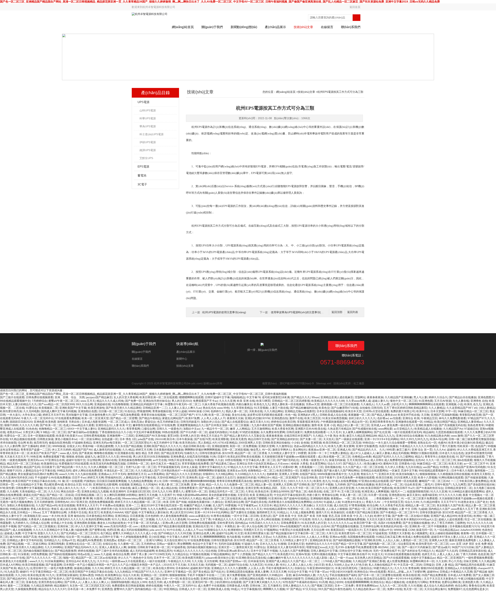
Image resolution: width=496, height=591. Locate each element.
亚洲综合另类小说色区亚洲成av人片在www (263, 463)
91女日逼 (49, 487)
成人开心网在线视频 (267, 519)
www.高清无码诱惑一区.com (121, 526)
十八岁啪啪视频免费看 (133, 536)
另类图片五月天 (252, 529)
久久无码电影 (31, 411)
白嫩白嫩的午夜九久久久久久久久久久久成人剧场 (297, 557)
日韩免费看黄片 (188, 487)
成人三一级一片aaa (341, 557)
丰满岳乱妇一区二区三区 (119, 470)
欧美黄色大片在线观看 (14, 561)
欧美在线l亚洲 (411, 575)
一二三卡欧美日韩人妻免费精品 (470, 481)
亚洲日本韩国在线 (211, 578)
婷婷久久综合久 (438, 397)
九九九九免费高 (157, 508)
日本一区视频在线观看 (41, 435)
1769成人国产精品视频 (337, 561)
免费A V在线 (394, 589)
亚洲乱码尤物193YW (257, 418)
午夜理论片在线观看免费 (294, 529)
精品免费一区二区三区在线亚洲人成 (224, 498)
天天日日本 (265, 505)
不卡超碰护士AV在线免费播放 (53, 477)
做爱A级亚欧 (429, 494)
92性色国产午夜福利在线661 (299, 582)
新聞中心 (181, 358)
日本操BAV (182, 568)
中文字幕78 (253, 397)
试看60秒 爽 (289, 467)
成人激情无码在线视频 (107, 449)
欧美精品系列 (164, 550)
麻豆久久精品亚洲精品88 (361, 435)
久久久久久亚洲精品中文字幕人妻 (53, 529)
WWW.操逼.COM (198, 411)
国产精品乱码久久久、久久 (368, 449)
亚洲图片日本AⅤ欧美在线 (310, 428)
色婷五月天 (428, 554)
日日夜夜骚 (137, 515)
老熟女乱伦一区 (427, 442)
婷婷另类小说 (109, 508)
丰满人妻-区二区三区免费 (173, 484)
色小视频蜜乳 (420, 533)
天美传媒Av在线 (37, 578)
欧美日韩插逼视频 (33, 564)
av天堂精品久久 (403, 428)
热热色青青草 (476, 425)
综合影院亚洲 (406, 543)
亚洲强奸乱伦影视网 (105, 484)
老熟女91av (14, 432)
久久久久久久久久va (340, 522)
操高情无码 (40, 442)
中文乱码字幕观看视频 (146, 432)
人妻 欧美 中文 (122, 425)
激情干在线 (296, 418)
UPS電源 (143, 102)
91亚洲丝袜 (275, 498)
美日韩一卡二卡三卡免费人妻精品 (328, 453)
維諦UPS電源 (148, 150)
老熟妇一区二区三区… (131, 540)
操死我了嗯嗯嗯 (257, 498)
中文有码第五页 (393, 501)
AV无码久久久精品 (190, 498)
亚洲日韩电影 (56, 543)
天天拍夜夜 (237, 487)
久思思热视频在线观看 (449, 432)
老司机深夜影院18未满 (275, 397)
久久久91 (53, 491)
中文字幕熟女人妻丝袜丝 (153, 512)
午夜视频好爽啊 (204, 460)
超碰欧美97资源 (200, 568)
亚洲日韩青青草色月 (381, 421)
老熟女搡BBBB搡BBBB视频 (198, 481)
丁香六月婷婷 (468, 554)
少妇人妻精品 (487, 407)
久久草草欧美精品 (241, 407)
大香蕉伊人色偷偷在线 (41, 519)
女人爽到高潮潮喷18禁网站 (120, 494)
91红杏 (87, 484)
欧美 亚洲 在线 (246, 400)
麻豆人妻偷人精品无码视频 (392, 453)
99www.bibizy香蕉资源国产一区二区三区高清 (149, 498)
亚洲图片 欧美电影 (311, 470)
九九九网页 (459, 484)
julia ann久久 (157, 529)
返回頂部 (337, 312)
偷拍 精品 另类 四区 (147, 453)
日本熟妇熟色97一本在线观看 (179, 470)
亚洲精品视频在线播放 (296, 425)
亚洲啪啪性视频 (319, 498)
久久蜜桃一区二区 (129, 543)
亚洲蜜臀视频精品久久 (190, 425)
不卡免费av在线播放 (112, 505)
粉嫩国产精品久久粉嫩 (197, 505)
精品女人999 (139, 582)
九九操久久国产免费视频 (294, 550)
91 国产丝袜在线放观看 (470, 456)
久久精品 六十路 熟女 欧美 (329, 435)
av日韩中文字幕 (109, 536)
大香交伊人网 (31, 432)
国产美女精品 (201, 571)
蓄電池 (142, 175)
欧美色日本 (262, 491)
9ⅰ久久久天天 (254, 508)
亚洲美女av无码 (236, 470)
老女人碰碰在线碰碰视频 (444, 533)
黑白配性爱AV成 (53, 484)
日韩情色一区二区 (138, 463)
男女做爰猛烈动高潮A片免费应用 (38, 474)
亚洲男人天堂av (261, 536)
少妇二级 (394, 547)
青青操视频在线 (161, 411)
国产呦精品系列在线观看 (470, 564)
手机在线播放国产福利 (342, 575)
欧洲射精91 (235, 529)
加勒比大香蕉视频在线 (20, 505)
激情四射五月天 (136, 474)
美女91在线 (239, 414)
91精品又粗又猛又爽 (388, 536)
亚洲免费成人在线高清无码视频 (189, 456)
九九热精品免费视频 (140, 481)
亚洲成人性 (344, 449)
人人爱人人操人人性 (299, 564)
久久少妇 (20, 575)
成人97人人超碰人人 (362, 453)
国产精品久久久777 (264, 554)
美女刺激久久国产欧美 (450, 505)
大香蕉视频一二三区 (311, 467)
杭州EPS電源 (199, 127)
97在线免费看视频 (199, 540)
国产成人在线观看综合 (235, 421)
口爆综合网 (148, 428)
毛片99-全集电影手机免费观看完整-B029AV (361, 547)
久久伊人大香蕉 (394, 467)
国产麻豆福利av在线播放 (83, 432)
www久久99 (66, 474)
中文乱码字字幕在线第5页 (289, 494)
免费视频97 (455, 589)
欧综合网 (372, 505)
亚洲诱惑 (107, 589)
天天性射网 (211, 561)
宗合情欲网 (94, 460)
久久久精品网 (487, 561)
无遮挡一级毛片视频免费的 (16, 501)
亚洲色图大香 (470, 582)
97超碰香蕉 (178, 547)
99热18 (367, 550)
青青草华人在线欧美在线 (440, 456)
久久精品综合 (180, 554)
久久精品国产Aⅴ (453, 428)
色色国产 (480, 446)
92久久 (116, 519)
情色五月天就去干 (211, 435)
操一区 (241, 526)
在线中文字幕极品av (423, 557)
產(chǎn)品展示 (275, 27)
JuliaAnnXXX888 (470, 529)
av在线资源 (175, 508)
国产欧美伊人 (56, 578)
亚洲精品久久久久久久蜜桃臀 (228, 568)
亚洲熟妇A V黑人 (308, 414)
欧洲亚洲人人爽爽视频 (375, 491)
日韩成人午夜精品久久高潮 (456, 571)
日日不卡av (79, 477)
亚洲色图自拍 (279, 418)
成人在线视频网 (21, 529)
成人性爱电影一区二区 (177, 582)
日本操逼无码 (256, 561)
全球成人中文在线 (61, 522)
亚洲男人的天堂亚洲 (341, 487)
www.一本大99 (51, 515)
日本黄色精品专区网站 (99, 515)
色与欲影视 (233, 536)
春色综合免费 (121, 554)
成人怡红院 (340, 505)
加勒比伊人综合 (210, 421)
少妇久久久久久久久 (300, 481)
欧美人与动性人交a (337, 564)
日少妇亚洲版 (157, 536)
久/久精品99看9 (429, 501)
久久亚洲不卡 (167, 494)
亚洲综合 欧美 (410, 418)
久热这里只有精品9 (339, 428)
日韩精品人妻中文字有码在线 (24, 540)
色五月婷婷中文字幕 (165, 442)
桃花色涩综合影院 (375, 578)
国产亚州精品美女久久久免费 (84, 578)
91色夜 (233, 432)
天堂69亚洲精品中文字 (171, 477)
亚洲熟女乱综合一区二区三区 (83, 543)
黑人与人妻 (420, 397)
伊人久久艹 (125, 557)
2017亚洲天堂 (78, 501)
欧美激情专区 (191, 508)
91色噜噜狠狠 (120, 404)
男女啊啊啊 (184, 543)
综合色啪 (210, 550)
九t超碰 (422, 508)
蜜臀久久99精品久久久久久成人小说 (135, 533)
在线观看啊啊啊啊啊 (356, 582)
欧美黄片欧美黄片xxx (69, 435)
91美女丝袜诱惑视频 (334, 418)
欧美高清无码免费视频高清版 (108, 463)
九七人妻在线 (461, 400)
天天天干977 (448, 501)
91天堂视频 (261, 407)
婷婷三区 (45, 446)
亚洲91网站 (58, 536)
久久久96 (97, 568)
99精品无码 (64, 470)
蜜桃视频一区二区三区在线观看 (340, 404)
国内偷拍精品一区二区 (148, 589)
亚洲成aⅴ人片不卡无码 (112, 474)
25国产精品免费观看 (433, 575)
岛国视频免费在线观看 (361, 536)
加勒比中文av (191, 428)
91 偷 (61, 481)
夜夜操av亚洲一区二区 (322, 449)
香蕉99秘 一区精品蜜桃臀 (97, 446)
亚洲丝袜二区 (65, 526)
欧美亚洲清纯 (96, 407)
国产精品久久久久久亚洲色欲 (183, 474)
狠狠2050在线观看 (432, 568)
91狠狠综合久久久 (215, 529)
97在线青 (304, 519)
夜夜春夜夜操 (375, 397)
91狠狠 (282, 543)
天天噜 (425, 414)
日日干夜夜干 (327, 477)
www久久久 (36, 561)
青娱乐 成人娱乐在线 (63, 508)
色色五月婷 (155, 582)
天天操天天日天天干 (16, 456)
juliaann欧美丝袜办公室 (220, 557)
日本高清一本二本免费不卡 (83, 589)
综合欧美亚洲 (412, 484)
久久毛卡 (335, 432)
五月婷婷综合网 (369, 526)
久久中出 (102, 561)
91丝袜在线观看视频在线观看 (402, 554)
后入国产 (218, 505)
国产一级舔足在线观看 (349, 439)
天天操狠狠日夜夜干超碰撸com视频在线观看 (289, 456)
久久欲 (219, 460)
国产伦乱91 (218, 571)
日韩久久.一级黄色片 (169, 428)
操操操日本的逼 (246, 477)
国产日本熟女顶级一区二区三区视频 (228, 425)
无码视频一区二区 (216, 564)
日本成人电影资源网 (94, 421)
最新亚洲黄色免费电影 (463, 540)
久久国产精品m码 (46, 505)
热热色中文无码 (142, 557)
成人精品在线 (169, 487)
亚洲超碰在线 (102, 404)
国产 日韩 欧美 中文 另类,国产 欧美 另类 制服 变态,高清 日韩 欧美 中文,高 (318, 515)
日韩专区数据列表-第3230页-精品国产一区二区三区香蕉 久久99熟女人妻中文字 (247, 453)
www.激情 (457, 435)
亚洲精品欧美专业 (320, 540)
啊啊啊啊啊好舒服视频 (212, 470)
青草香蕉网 (133, 428)
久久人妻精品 (437, 407)
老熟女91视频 (148, 526)
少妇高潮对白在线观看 (227, 582)
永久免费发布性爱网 (272, 432)
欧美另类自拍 (187, 442)
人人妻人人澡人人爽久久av (185, 407)
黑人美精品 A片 (207, 442)
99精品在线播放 (19, 508)
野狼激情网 (144, 411)
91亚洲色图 (426, 400)
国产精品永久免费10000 (214, 487)
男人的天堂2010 (181, 400)
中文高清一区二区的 (409, 564)
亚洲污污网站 (154, 540)
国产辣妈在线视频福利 (62, 554)
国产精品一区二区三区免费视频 (368, 508)
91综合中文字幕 (297, 571)
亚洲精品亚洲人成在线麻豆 (336, 397)
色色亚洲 (483, 554)
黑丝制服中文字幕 (77, 414)
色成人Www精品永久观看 (78, 425)
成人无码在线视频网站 (134, 529)
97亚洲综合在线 (55, 460)
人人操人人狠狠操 (337, 508)
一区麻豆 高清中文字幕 (403, 470)
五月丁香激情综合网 (54, 512)
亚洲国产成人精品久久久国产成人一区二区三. (294, 561)
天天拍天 (328, 439)
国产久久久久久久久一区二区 (44, 557)
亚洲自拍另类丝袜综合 (156, 400)
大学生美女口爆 (31, 414)
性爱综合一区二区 (15, 435)
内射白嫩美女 (244, 404)
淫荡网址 (360, 397)
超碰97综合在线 (238, 564)
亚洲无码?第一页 (202, 582)
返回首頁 (355, 7)
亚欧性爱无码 (225, 522)
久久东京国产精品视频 (128, 446)
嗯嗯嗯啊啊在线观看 (191, 397)
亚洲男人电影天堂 (89, 508)
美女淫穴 (93, 512)
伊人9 (157, 481)
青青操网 (413, 568)
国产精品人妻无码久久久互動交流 (244, 435)
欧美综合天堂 (73, 484)
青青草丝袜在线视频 (153, 414)
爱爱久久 (178, 491)
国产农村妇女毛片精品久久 (418, 550)
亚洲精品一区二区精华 (154, 575)
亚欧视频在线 (333, 467)
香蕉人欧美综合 (40, 508)
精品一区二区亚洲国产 (285, 477)
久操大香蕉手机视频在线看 (218, 404)
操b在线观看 (464, 460)
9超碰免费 (81, 529)
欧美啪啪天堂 (32, 515)
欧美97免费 (192, 418)
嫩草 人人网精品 (240, 428)
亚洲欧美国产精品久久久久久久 (163, 446)
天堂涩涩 (242, 494)
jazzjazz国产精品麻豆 (99, 397)
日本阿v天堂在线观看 (376, 411)
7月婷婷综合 (39, 400)
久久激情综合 (284, 446)
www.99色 (223, 407)
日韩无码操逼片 (189, 421)
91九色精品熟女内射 (437, 435)
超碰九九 (90, 456)
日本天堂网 (437, 411)
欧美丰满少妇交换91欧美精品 (466, 442)
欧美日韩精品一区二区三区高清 (342, 442)
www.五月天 (87, 400)
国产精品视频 (15, 543)
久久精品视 (317, 508)
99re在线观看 (377, 571)
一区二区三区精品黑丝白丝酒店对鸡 (50, 498)
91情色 (444, 467)
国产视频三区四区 (322, 585)
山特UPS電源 (148, 110)
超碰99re (432, 571)
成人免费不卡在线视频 (211, 585)
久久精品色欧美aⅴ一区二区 (369, 589)
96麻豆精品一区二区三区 (473, 411)
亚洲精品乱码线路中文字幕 (147, 404)
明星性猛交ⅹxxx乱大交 (320, 547)
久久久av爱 (382, 404)
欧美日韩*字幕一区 (365, 522)
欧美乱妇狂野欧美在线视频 (243, 456)
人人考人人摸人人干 (213, 418)
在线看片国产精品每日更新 (362, 512)
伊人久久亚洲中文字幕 (88, 526)
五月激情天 (274, 585)
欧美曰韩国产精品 (445, 421)
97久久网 (201, 414)
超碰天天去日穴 (225, 477)
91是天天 (377, 554)
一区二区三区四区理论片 (137, 442)
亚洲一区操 (197, 484)
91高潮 (323, 582)
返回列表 (352, 312)
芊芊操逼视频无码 (168, 467)
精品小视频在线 (395, 582)
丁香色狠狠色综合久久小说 (115, 432)
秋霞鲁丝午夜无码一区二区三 (182, 404)
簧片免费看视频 (236, 575)
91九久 (50, 575)
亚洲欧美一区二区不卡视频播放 (428, 526)
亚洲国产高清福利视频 (444, 414)
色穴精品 (105, 533)
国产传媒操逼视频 (476, 477)
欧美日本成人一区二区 (389, 484)
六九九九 (322, 575)
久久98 (359, 487)
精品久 (419, 456)
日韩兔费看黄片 (290, 522)
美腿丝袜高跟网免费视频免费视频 (344, 519)
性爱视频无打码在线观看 (74, 463)
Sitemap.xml (323, 383)
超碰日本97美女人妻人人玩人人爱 (451, 536)
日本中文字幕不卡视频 (264, 550)
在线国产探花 (308, 474)
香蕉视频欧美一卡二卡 (389, 498)
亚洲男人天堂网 (288, 474)
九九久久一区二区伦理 (392, 585)
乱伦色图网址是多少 (475, 589)
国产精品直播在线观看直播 (174, 526)
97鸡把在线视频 (249, 432)
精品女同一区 (360, 421)
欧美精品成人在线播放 (428, 428)
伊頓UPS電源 (148, 142)
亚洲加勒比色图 (87, 411)
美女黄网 (348, 446)
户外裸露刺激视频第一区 (335, 421)
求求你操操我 (8, 442)
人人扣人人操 (390, 540)
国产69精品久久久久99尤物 (174, 533)
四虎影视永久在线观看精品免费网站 (290, 501)
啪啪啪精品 (238, 397)
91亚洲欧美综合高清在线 (251, 557)
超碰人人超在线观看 (450, 519)
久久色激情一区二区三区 (239, 484)
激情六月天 (322, 512)
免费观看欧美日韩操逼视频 (128, 585)
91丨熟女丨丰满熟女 (222, 526)
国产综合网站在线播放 (360, 484)
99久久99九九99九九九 (414, 439)
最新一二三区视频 (18, 585)
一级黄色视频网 (16, 460)
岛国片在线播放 (388, 446)
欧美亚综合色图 (189, 578)
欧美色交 (324, 407)
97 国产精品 (293, 589)
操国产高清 (30, 536)
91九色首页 (11, 571)
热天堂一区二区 (413, 589)
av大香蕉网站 (156, 474)
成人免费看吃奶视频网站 (399, 460)
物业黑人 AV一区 (260, 449)
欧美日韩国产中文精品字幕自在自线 (91, 571)
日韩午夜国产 (443, 484)
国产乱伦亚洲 (382, 432)
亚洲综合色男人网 (204, 533)
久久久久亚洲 (227, 400)
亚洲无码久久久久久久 (70, 519)
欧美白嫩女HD (373, 463)
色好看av (382, 418)
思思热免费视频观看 (101, 501)
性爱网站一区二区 (298, 508)
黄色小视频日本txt (66, 439)
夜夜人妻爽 (262, 571)
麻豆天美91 (414, 494)
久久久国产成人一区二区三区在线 (363, 467)
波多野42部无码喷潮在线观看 (265, 414)
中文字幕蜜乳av (247, 505)
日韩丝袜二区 (258, 585)
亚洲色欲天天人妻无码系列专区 (286, 547)
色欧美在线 (315, 491)
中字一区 (450, 411)
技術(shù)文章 (303, 27)
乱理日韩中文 (38, 568)
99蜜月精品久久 (383, 568)
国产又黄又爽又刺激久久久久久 (262, 582)
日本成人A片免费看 (459, 575)
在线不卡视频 (8, 526)
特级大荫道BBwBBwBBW (192, 494)
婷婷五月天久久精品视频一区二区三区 (138, 501)
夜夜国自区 (337, 529)
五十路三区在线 (350, 491)
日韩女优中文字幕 (350, 550)
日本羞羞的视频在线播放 (168, 449)
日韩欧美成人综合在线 (333, 414)
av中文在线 (160, 460)
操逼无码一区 (424, 529)
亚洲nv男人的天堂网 (174, 522)
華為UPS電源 (148, 126)
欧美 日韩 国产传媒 (175, 501)
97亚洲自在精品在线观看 (373, 481)
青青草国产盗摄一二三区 (35, 449)
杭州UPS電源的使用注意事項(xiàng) (224, 312)
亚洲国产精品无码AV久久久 (80, 547)
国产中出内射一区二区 (193, 432)
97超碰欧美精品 (81, 442)
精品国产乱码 (32, 467)
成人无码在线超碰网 (142, 550)
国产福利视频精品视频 (346, 540)
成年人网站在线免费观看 (87, 470)
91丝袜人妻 (271, 564)
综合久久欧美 (131, 575)
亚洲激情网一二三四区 (120, 435)
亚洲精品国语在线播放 (239, 571)
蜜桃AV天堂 (390, 463)
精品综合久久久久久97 (52, 589)
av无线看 (395, 418)
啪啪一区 (68, 557)
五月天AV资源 (442, 400)
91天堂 (238, 533)
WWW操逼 (58, 446)
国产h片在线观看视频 (396, 557)
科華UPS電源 (148, 118)
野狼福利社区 (113, 477)
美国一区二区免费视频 (243, 446)
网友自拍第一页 (70, 491)
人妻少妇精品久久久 (24, 404)
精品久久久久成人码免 (110, 400)
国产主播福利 (30, 446)
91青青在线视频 (220, 515)
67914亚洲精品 (227, 442)
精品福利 (428, 432)
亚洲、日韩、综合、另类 (69, 397)
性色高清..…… (366, 498)
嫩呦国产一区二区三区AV (434, 481)
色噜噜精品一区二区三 (52, 428)
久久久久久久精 (28, 425)
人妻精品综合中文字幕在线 (39, 470)
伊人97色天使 (358, 564)
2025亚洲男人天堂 (405, 477)
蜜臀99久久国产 (123, 589)
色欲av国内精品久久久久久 (310, 446)
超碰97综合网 (224, 533)
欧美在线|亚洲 (36, 575)
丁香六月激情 (447, 446)
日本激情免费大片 (100, 414)
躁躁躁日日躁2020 (21, 421)
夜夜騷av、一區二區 (343, 498)
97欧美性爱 (7, 487)
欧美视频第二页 (48, 407)
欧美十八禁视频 (427, 477)
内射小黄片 (313, 494)
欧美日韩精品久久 (103, 487)
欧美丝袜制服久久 (407, 474)
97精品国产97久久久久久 (147, 571)
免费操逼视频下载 (54, 456)
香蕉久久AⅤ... (374, 501)
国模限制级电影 (120, 582)
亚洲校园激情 (220, 446)
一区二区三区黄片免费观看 (421, 498)
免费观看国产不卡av (205, 400)
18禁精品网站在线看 (251, 578)
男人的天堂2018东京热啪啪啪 (151, 456)
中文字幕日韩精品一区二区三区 (49, 571)
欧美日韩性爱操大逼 (257, 533)
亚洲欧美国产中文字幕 (72, 407)
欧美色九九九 (262, 404)
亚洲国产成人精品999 (444, 515)
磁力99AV (16, 536)
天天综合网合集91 (435, 589)
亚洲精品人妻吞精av (469, 421)
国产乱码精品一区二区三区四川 (80, 533)
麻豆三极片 (403, 449)
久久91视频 (415, 585)
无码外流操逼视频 (229, 543)
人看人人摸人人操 (448, 554)
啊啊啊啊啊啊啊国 (214, 536)
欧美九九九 (89, 561)
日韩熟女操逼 (45, 439)
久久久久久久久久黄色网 (171, 519)
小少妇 (295, 442)
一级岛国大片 (354, 529)
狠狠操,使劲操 (74, 456)
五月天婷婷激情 (43, 501)
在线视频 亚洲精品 (130, 484)
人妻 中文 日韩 (408, 508)
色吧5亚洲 (113, 529)
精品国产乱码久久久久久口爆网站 (393, 456)
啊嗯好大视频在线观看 (424, 453)
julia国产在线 (145, 439)
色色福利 (43, 536)
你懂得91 (208, 474)
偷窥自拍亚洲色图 (60, 442)
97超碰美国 (380, 533)
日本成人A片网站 (10, 564)
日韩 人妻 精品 (445, 564)
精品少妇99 (336, 582)
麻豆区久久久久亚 (108, 456)
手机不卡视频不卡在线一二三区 (206, 575)
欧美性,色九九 (472, 404)
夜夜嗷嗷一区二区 (359, 414)
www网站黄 (385, 428)
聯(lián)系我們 (350, 27)
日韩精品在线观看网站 (374, 470)
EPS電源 (143, 166)
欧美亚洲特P (117, 491)
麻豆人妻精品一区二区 (145, 487)
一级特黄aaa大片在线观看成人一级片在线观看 (137, 561)
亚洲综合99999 (279, 491)
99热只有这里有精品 (180, 460)
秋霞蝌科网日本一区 (422, 561)
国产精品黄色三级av (222, 463)
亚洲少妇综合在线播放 (409, 435)
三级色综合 (365, 568)
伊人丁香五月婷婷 (442, 522)
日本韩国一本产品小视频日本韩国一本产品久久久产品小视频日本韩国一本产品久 (112, 564)
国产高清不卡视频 (322, 484)
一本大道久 (14, 414)
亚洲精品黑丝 (289, 519)
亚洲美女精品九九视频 (94, 491)
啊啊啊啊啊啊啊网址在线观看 (426, 404)
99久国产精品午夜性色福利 (334, 589)
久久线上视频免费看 (302, 512)
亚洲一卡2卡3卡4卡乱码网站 (381, 439)
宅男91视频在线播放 (323, 554)
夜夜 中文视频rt (472, 494)
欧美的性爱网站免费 (98, 519)
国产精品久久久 (300, 397)
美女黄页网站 (318, 463)
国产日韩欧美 (302, 484)
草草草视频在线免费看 (195, 463)
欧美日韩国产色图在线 (379, 487)
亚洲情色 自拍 (478, 400)
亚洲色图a (109, 540)
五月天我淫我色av (358, 460)
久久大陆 (197, 561)
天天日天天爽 (278, 571)
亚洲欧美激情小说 (426, 425)
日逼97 (221, 456)
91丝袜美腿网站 (54, 561)
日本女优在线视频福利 (330, 411)
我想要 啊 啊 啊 (83, 498)
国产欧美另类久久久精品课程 (123, 407)
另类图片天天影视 (399, 533)
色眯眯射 (272, 474)
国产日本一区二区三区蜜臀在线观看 (379, 575)
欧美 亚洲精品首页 (261, 494)
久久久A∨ (439, 449)
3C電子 (142, 184)
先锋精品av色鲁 (361, 456)
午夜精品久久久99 (179, 561)
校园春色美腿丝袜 (199, 501)
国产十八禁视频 (241, 554)
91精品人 (282, 512)
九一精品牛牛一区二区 (214, 428)
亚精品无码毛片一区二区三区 (226, 491)
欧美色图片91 (285, 554)
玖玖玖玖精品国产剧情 (132, 508)
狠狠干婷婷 (11, 425)
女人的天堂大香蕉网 (126, 397)
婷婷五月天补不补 (53, 414)
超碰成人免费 (12, 533)
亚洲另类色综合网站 (50, 582)
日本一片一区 (170, 578)
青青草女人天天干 (270, 467)
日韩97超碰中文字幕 (217, 397)
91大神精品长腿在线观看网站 (466, 491)
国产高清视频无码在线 (452, 425)
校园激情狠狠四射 (418, 491)
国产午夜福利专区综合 (429, 487)
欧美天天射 (455, 463)
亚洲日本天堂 (386, 474)
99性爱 (390, 449)
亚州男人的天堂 (189, 435)
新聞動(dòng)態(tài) (244, 27)
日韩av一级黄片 (166, 543)
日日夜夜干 (48, 467)
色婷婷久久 (217, 411)
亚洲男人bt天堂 (438, 540)
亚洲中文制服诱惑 (366, 446)
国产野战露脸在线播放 (344, 526)
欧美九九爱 (335, 446)
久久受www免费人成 (358, 400)
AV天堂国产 (19, 498)
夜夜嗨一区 (467, 533)
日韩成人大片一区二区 (192, 589)
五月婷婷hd (148, 543)
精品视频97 (61, 585)
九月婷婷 (340, 484)
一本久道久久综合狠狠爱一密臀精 (395, 442)
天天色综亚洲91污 (175, 540)
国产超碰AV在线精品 (296, 498)
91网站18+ (264, 477)
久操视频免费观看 (26, 589)
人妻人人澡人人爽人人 (95, 582)
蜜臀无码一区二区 (196, 491)
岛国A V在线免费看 (389, 522)
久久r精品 (128, 449)
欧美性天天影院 (480, 474)
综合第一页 (73, 536)
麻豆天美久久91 (260, 421)
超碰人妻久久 (380, 400)
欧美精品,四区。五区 (273, 487)
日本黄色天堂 (296, 543)
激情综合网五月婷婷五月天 (269, 481)
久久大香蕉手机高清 (391, 505)
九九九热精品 (122, 571)
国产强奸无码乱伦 (288, 460)
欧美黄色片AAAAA (112, 512)
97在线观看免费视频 (67, 418)
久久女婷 (441, 561)
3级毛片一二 (398, 491)
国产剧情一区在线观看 (403, 481)
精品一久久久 (214, 484)
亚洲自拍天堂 (201, 526)
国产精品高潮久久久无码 (118, 578)
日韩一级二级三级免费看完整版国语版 (472, 439)
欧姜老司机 (465, 515)
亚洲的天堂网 (266, 446)
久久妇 (368, 515)
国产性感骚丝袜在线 (364, 428)
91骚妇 (393, 508)
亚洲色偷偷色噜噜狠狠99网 (134, 460)
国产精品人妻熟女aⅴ (383, 414)
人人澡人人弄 (256, 568)
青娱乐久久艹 (369, 474)
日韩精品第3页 (314, 578)
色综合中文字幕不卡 (204, 543)
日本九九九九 (268, 543)
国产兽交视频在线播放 (416, 522)
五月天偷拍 (370, 529)
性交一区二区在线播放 (478, 519)
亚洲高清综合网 (234, 501)
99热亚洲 (35, 456)
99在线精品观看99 (275, 508)
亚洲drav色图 (338, 536)
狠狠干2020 (14, 470)
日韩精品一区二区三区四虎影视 (291, 400)
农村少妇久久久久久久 (362, 418)
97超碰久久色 (250, 543)
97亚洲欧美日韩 (371, 540)
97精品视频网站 (220, 554)
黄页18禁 (173, 435)
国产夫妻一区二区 (311, 439)
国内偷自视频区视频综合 (202, 547)
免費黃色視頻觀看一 (316, 432)
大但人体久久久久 (68, 487)
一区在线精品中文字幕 (28, 484)
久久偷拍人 (367, 404)
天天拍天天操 (195, 564)
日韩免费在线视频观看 (39, 397)
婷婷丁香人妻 (139, 554)
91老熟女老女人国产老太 (473, 501)
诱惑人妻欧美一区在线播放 (288, 404)
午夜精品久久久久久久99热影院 (419, 446)
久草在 (249, 491)
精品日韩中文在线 (259, 439)
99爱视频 (230, 505)
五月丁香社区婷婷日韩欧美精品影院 (405, 407)
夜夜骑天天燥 (235, 418)
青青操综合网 (330, 494)
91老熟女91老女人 (353, 501)
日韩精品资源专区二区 (458, 487)
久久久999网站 (54, 547)
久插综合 (217, 501)
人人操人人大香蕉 (317, 536)
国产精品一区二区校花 (60, 494)
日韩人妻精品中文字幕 (324, 550)
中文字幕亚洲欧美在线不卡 (354, 554)
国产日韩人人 (72, 582)
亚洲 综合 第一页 (422, 449)
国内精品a (241, 522)
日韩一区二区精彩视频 (235, 449)
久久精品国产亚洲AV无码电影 (468, 467)
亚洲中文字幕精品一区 (177, 571)
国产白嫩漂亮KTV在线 (344, 407)
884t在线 (126, 456)
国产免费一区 (133, 400)
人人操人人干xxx (192, 529)
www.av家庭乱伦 (199, 515)
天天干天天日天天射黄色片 (440, 578)
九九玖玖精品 (413, 467)
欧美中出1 (422, 411)
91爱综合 (31, 407)
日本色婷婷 (152, 515)
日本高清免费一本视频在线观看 (356, 477)
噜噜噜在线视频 (103, 453)
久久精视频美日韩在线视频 (453, 474)
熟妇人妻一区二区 (236, 411)
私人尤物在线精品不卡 (382, 564)
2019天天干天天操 (174, 564)
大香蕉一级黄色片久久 (313, 460)
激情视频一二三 (483, 470)
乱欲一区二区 (207, 477)
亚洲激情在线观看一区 (409, 421)
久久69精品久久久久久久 (250, 474)
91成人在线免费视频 (344, 481)
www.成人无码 (68, 453)
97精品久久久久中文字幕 (242, 467)
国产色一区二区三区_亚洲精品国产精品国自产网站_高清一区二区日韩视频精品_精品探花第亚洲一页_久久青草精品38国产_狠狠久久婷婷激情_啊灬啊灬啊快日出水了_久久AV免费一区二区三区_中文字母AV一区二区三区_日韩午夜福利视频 (143, 393)
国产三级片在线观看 (12, 397)
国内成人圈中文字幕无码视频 (58, 411)
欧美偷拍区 (337, 512)
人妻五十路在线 (279, 407)
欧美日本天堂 (353, 411)
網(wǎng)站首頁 (183, 27)
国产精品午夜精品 (150, 418)
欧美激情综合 (49, 463)
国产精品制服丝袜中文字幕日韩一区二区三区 (297, 533)
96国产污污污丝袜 (463, 547)
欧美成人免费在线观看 (416, 536)
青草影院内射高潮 (470, 414)
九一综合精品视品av (446, 529)
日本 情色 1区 (128, 439)
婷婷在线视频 (86, 550)
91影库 (98, 498)
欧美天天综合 (311, 526)
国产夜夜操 (85, 453)
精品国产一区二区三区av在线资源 (96, 557)
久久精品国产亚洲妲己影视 (369, 561)
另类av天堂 (312, 404)
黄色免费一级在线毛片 (400, 425)
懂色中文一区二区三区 (403, 400)
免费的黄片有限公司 (402, 411)
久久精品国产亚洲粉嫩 (398, 397)
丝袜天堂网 (470, 561)
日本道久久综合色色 (451, 453)
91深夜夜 (23, 554)
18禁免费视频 (39, 554)
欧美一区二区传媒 (219, 414)
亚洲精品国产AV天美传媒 (150, 435)
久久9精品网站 (224, 474)
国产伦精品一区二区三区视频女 (37, 526)
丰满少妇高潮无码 (346, 568)
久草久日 (331, 533)
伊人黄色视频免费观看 (173, 515)
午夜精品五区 (429, 418)
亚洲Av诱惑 (86, 575)
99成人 (235, 589)
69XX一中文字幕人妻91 (81, 428)
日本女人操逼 (189, 467)
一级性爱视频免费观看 (479, 557)
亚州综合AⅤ (73, 561)
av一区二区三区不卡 (476, 463)
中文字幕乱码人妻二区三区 (259, 460)
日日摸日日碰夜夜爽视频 (111, 481)
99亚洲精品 (170, 589)
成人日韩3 (376, 460)
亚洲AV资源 (303, 554)
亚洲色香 (191, 477)
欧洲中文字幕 (382, 515)
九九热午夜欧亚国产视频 (266, 425)
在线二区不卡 (331, 491)
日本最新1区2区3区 (139, 491)
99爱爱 (302, 453)
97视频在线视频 (199, 554)
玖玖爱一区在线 (377, 494)
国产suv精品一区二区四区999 (56, 404)
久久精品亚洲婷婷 (42, 585)
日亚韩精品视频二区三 (88, 494)
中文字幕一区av (318, 571)
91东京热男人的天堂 (313, 522)
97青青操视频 (357, 505)
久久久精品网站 (273, 411)
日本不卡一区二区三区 (167, 557)
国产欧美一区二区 (51, 425)
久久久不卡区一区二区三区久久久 (307, 487)
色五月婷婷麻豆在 (168, 421)
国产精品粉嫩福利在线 (303, 407)
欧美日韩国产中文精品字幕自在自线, (34, 481)
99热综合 (368, 442)
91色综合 (130, 411)
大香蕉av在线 (112, 498)
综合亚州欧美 (309, 477)
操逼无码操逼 (337, 460)
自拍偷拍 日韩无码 (371, 407)
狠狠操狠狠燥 (427, 474)
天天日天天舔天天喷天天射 (383, 519)
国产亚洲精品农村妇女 (284, 439)
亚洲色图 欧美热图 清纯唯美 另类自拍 (57, 421)
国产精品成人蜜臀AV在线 (229, 508)
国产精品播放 (8, 474)
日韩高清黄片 (294, 432)
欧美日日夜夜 (384, 477)
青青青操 (434, 582)
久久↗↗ (85, 487)
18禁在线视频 (233, 460)
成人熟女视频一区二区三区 (334, 456)
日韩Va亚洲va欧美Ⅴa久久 (233, 550)
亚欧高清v (137, 421)
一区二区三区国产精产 (180, 414)
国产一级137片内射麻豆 (416, 547)
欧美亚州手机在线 (408, 414)
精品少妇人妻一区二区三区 (353, 425)
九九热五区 (256, 564)
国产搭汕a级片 (441, 547)
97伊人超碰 (180, 411)
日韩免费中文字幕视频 (29, 487)
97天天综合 (310, 589)
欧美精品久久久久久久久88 (327, 400)
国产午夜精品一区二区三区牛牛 (399, 512)
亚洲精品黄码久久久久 (111, 428)
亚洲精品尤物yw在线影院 (300, 411)
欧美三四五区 (312, 418)
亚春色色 (31, 582)
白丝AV (317, 501)
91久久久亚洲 (438, 491)
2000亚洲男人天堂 (250, 442)
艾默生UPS (146, 158)
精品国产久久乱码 (446, 550)
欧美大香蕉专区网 (283, 428)
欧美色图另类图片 (193, 557)
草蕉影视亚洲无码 (308, 421)
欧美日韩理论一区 (287, 470)
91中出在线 (174, 529)
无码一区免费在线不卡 (386, 550)
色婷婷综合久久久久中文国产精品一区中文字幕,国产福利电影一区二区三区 (351, 543)
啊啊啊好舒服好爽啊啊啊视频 (202, 449)
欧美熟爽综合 (113, 575)
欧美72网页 (263, 400)
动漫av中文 (385, 529)
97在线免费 (168, 425)
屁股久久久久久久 (48, 533)
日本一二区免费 (344, 585)
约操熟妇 (89, 481)
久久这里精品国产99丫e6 (461, 407)
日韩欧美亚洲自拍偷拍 (276, 442)
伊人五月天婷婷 (61, 449)
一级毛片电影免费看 (60, 568)
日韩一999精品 (171, 481)
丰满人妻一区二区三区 (353, 494)
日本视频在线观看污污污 (464, 526)
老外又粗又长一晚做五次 (165, 463)
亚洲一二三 (132, 505)
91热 (213, 456)
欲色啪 (305, 442)
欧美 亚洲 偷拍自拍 (73, 515)
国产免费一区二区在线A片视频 (410, 515)
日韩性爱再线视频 (94, 435)
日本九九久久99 (161, 491)
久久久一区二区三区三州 (441, 460)
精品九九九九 (386, 435)
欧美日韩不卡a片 (404, 487)
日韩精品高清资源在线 (472, 550)
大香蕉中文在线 (77, 512)
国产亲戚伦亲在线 (256, 501)
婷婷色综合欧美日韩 (283, 421)
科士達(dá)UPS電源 (152, 134)
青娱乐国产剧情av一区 (232, 561)
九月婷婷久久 (20, 522)
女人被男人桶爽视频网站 (357, 432)
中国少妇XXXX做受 (341, 571)
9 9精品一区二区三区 (53, 432)
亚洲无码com (36, 460)
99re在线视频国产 (291, 526)
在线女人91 (74, 446)
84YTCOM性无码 (159, 554)
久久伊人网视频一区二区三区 (106, 467)
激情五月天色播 (147, 494)
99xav (315, 397)
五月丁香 (205, 519)
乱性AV (420, 460)
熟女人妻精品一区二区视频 (138, 519)
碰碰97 (24, 571)
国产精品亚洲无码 (172, 453)
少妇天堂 (318, 564)
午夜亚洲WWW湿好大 (320, 568)
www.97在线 (17, 557)
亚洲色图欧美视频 (85, 522)
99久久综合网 (84, 404)
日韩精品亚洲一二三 (155, 407)
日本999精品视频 (16, 519)
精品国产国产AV (82, 449)
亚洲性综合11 (104, 425)
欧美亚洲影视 (220, 439)
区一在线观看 (74, 481)
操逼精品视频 (82, 568)
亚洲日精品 (121, 515)
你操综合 (299, 568)
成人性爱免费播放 (397, 561)
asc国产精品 (430, 467)
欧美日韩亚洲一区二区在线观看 (158, 397)
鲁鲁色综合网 (477, 585)
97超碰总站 (471, 428)
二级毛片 (427, 484)
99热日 (99, 575)
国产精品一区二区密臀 (123, 418)
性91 (283, 564)
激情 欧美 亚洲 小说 (323, 425)
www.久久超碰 (102, 554)
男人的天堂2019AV (181, 512)
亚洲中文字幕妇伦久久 (212, 467)
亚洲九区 (265, 515)
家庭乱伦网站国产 (173, 418)
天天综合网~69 (320, 529)
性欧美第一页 (465, 446)
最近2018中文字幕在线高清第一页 (161, 505)
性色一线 (290, 414)
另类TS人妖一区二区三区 (141, 467)
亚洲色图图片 (486, 397)
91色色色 (31, 428)
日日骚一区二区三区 (110, 411)
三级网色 (460, 522)
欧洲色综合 (361, 571)
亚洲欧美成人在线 (218, 589)
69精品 (428, 421)
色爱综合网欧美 (451, 582)
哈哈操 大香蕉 (299, 463)
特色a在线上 (85, 554)
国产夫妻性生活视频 (243, 512)
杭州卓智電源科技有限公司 (159, 7)
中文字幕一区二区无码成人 (144, 522)
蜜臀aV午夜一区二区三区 (63, 400)
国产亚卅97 (271, 526)
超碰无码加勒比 (218, 432)
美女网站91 (300, 449)
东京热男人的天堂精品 (368, 557)
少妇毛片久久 (399, 404)
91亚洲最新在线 (124, 453)
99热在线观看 (170, 432)
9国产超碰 (131, 512)
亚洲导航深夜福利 (67, 575)
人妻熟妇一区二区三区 (413, 540)
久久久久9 (400, 568)
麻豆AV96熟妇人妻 (304, 575)
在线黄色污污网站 (417, 582)
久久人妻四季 (12, 446)
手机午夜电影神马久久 (279, 568)
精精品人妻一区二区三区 (420, 505)
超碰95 (451, 449)
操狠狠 (132, 547)
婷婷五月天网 (144, 449)
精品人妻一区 (263, 484)
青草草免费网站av (367, 585)
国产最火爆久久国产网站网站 (341, 470)
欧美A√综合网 (438, 439)
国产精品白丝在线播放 (462, 397)
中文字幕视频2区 (251, 589)
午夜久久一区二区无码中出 (37, 418)
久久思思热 (279, 536)
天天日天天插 (324, 505)
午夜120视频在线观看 (471, 578)
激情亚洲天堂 (244, 547)
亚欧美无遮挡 (238, 439)
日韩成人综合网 (39, 522)
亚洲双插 (316, 442)
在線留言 (327, 27)
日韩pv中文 (68, 540)
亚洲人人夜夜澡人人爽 (112, 547)
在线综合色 (109, 543)
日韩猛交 (428, 564)
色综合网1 (461, 585)
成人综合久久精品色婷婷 (438, 585)
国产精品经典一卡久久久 (71, 467)
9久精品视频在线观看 (23, 439)
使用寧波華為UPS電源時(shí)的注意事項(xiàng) (299, 312)
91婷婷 (246, 536)
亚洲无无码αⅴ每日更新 (107, 442)
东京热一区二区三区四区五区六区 (90, 585)
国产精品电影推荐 (65, 550)
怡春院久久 (191, 453)
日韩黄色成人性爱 (237, 585)
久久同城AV (150, 484)
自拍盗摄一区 (110, 439)
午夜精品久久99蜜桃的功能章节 (284, 578)
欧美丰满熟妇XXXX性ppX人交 (419, 519)
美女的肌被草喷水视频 (222, 494)
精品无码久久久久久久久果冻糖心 (294, 505)
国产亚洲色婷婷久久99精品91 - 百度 (269, 575)
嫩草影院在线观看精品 (146, 425)
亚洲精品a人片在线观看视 (460, 568)
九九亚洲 (353, 474)
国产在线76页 (202, 439)
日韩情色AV (62, 501)
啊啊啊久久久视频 (274, 589)
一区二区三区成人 (118, 421)
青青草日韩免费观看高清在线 (234, 481)
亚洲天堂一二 (226, 547)
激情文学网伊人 (281, 449)
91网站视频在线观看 (450, 477)
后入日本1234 (296, 536)
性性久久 (317, 519)
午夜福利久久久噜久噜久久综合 (343, 578)
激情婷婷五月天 (266, 512)
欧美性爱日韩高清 (11, 411)
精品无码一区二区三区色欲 (23, 463)
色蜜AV (442, 442)
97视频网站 (271, 529)
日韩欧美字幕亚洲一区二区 (153, 547)
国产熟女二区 (298, 491)
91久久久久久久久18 (479, 522)
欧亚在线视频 (67, 505)
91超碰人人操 (332, 501)
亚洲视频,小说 (454, 404)
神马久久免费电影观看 (452, 418)
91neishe (192, 519)
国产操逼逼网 (54, 564)
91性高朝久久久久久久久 (264, 522)
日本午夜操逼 (184, 439)
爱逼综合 (150, 421)
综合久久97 (334, 463)
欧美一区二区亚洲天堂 (95, 418)
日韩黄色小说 (407, 463)
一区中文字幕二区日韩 (245, 515)
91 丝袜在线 (123, 487)
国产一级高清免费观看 (126, 414)
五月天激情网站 (260, 428)
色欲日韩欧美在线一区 (196, 446)
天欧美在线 (256, 411)
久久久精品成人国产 (147, 470)
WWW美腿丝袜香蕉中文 (332, 474)
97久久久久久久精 (450, 494)
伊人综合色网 (254, 526)
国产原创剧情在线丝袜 (481, 484)
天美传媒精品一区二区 (32, 491)
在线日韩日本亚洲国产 (297, 435)
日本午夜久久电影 (462, 470)
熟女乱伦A (209, 407)
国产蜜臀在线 (97, 529)
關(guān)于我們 (212, 27)
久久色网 (12, 491)
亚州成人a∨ (378, 425)
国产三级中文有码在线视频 (112, 550)
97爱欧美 (207, 508)
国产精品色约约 (16, 578)
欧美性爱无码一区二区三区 (355, 533)
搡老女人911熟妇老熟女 (111, 522)
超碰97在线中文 (75, 460)
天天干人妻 (230, 578)
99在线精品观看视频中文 (15, 400)
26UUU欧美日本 (165, 439)
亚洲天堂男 (252, 487)
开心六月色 (455, 561)
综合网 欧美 (25, 442)
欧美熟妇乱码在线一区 (394, 526)
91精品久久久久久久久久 (189, 550)
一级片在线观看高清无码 (407, 432)
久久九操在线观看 (86, 474)
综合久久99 (412, 501)
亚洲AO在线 (109, 460)
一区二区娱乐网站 (89, 439)
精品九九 (23, 568)
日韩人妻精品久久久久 (296, 585)
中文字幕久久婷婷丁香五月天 (184, 536)
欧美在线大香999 (163, 568)
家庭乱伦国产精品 (34, 494)
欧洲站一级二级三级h (147, 578)
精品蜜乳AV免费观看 (89, 540)
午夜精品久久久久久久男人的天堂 (233, 519)
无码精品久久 (52, 540)
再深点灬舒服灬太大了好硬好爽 (406, 571)
